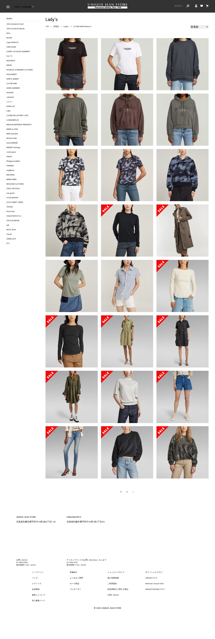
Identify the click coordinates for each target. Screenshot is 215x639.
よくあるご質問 (76, 578)
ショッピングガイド (116, 572)
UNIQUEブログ (151, 578)
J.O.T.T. (9, 102)
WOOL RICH (11, 230)
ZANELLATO (11, 239)
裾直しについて (38, 595)
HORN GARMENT (13, 88)
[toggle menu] (8, 6)
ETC (8, 243)
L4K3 (8, 111)
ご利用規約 (112, 583)
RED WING (10, 175)
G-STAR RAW (11, 83)
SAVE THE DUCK (13, 188)
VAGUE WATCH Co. (14, 216)
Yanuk (9, 234)
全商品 (56, 26)
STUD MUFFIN (12, 198)
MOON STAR (11, 138)
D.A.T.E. (9, 56)
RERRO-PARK (11, 179)
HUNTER (9, 93)
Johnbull (10, 97)
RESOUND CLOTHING (15, 184)
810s (8, 33)
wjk (7, 225)
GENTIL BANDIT (12, 79)
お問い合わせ (113, 595)
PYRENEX (10, 166)
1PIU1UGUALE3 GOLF (15, 24)
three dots (10, 211)
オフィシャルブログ (153, 572)
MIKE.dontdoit (12, 134)
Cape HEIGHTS (12, 42)
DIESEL (9, 65)
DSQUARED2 (11, 74)
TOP (47, 26)
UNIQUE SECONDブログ (155, 589)
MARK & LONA (12, 129)
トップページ (37, 572)
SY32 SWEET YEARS (14, 202)
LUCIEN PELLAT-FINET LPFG (17, 115)
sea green (10, 193)
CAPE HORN (11, 47)
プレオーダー (75, 589)
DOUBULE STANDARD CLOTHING (19, 70)
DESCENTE (10, 61)
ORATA (9, 156)
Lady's (66, 26)
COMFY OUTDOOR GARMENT (18, 51)
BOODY (9, 38)
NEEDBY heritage (13, 147)
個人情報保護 (113, 578)
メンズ (35, 578)
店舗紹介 (73, 572)
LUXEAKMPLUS (12, 120)
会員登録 (36, 589)
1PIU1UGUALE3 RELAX (15, 29)
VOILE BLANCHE (12, 220)
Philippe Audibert (13, 161)
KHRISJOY (10, 106)
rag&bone (10, 170)
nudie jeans (11, 152)
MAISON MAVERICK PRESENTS (19, 124)
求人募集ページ (38, 600)
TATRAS (9, 207)
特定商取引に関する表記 (118, 589)
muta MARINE (12, 143)
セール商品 (74, 583)
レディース (36, 583)
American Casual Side (154, 583)
